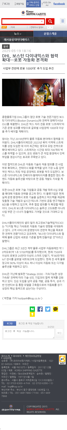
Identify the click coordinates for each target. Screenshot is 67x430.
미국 (13, 27)
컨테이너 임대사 (37, 27)
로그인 (7, 4)
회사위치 (17, 356)
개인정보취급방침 (33, 356)
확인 (59, 333)
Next (51, 27)
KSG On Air (47, 3)
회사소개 (5, 356)
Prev (48, 27)
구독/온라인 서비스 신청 (34, 3)
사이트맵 (7, 358)
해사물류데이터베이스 (17, 39)
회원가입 (20, 4)
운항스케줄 (50, 33)
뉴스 (16, 33)
